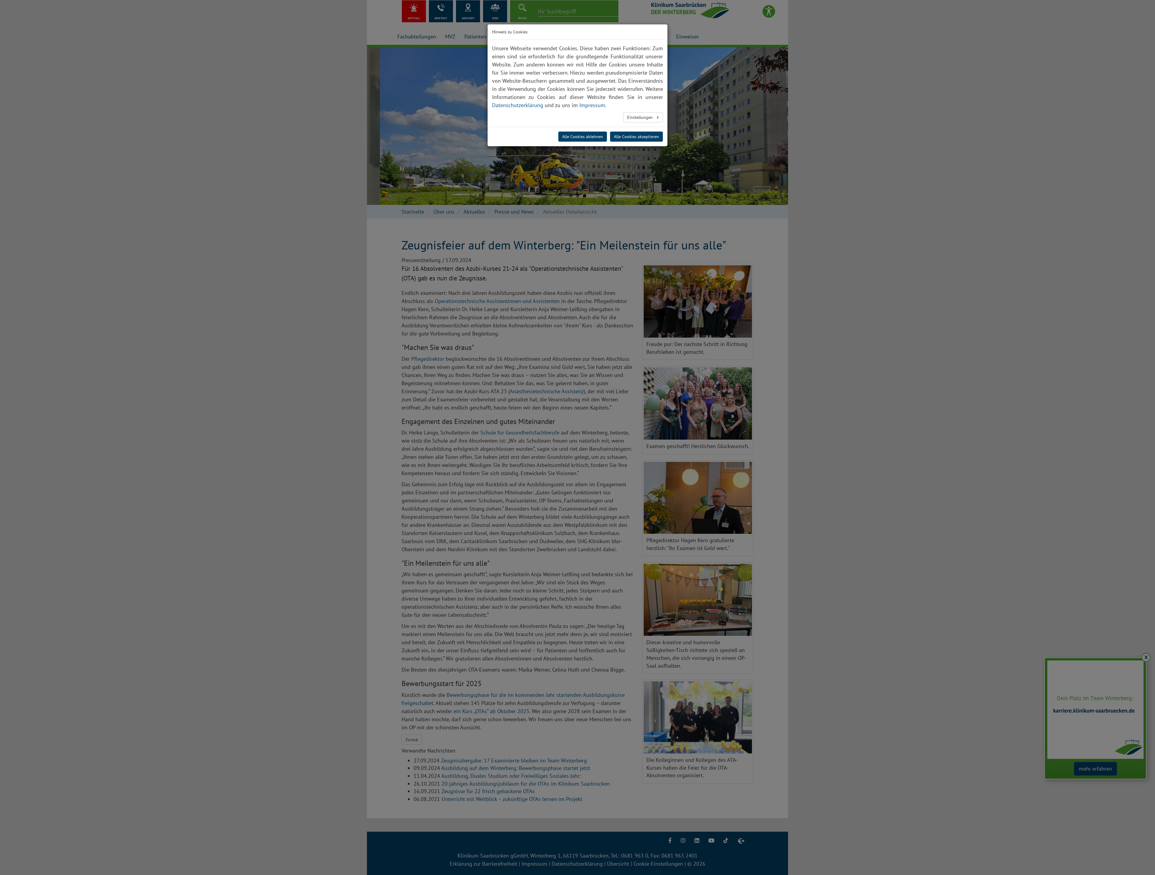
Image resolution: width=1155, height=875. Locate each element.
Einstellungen (640, 117)
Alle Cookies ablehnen (582, 136)
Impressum (592, 105)
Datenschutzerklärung (517, 105)
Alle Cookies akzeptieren (636, 136)
